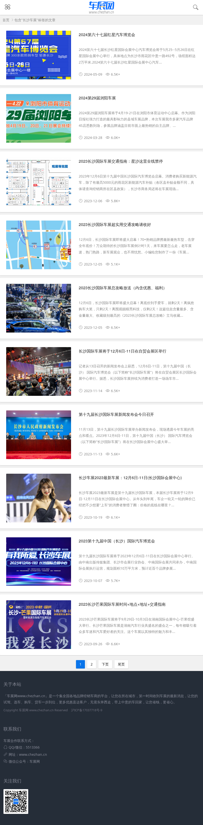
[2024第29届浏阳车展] (38, 120)
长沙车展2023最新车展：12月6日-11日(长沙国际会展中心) (130, 477)
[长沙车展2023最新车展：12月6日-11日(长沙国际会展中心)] (38, 500)
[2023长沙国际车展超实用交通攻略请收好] (38, 247)
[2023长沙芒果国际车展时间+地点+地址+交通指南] (38, 626)
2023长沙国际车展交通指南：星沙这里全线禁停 (121, 161)
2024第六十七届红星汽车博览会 (107, 34)
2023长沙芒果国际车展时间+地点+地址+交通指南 (122, 604)
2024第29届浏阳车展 (97, 98)
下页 (105, 664)
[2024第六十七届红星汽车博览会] (38, 57)
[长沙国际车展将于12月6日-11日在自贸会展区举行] (38, 373)
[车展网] (101, 13)
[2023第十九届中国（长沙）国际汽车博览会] (38, 563)
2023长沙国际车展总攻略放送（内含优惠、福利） (123, 287)
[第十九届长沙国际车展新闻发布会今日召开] (38, 436)
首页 (5, 20)
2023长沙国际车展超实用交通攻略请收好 (115, 224)
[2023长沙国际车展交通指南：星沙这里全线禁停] (38, 183)
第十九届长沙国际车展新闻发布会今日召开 (116, 414)
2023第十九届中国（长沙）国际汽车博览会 (117, 541)
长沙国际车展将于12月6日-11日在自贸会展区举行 (122, 351)
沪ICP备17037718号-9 (86, 710)
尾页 (121, 664)
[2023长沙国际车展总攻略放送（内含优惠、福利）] (38, 310)
